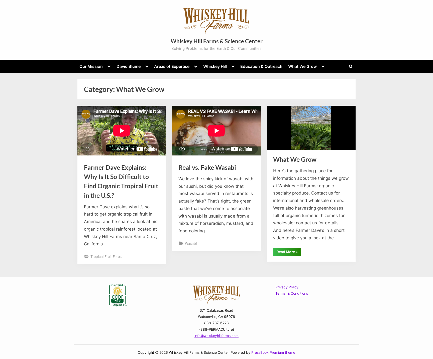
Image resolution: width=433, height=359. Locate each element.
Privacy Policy (286, 287)
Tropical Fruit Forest (106, 256)
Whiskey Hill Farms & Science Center (217, 41)
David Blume (129, 66)
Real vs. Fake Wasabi (207, 167)
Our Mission (91, 66)
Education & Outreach (261, 66)
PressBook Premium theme (273, 352)
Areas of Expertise (171, 66)
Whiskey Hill (215, 66)
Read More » (289, 252)
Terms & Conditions (291, 293)
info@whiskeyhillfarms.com (216, 335)
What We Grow (302, 66)
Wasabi (191, 243)
